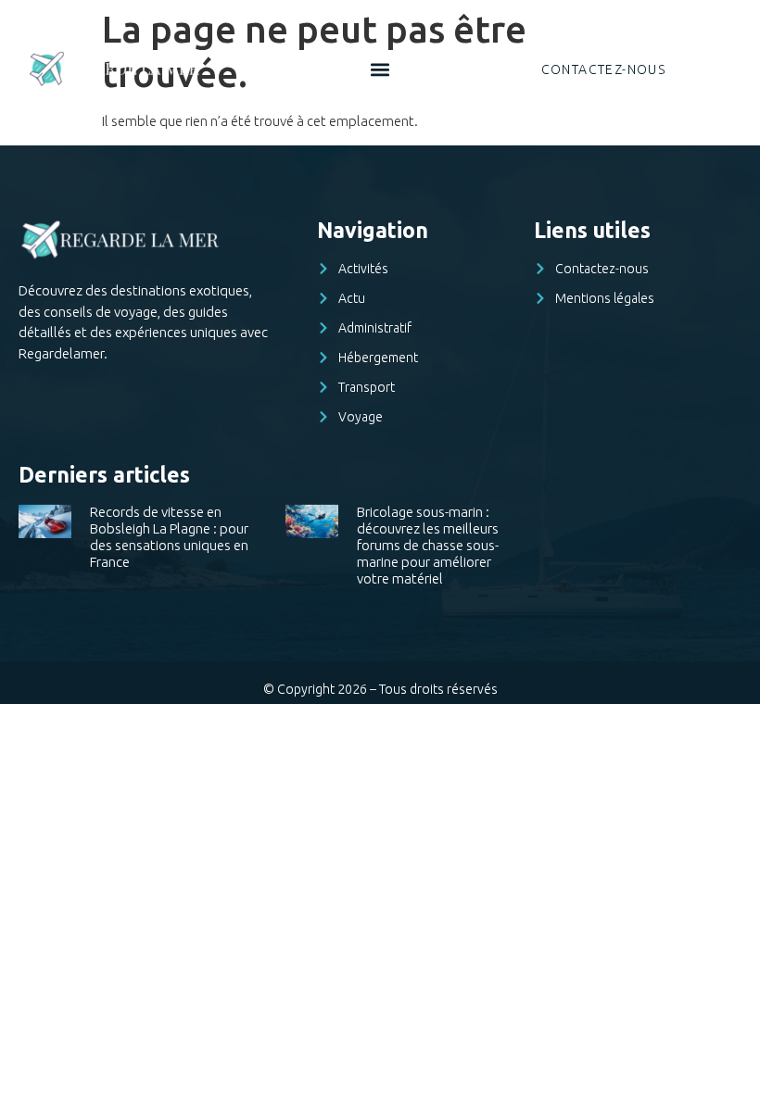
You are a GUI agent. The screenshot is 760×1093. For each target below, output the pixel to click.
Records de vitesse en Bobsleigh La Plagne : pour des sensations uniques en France (169, 537)
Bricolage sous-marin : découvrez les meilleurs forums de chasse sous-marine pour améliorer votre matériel (428, 545)
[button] (380, 69)
